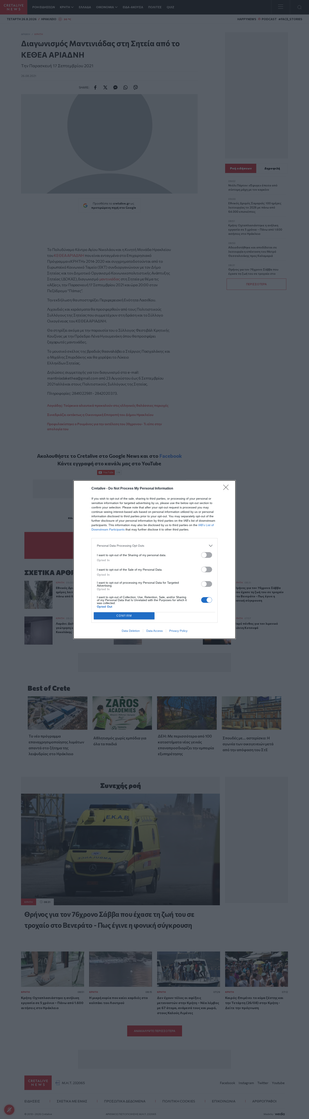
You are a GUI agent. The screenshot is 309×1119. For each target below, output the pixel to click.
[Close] (227, 489)
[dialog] (154, 559)
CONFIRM (124, 615)
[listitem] (154, 546)
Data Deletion (131, 630)
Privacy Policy (178, 630)
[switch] (206, 555)
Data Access (154, 630)
